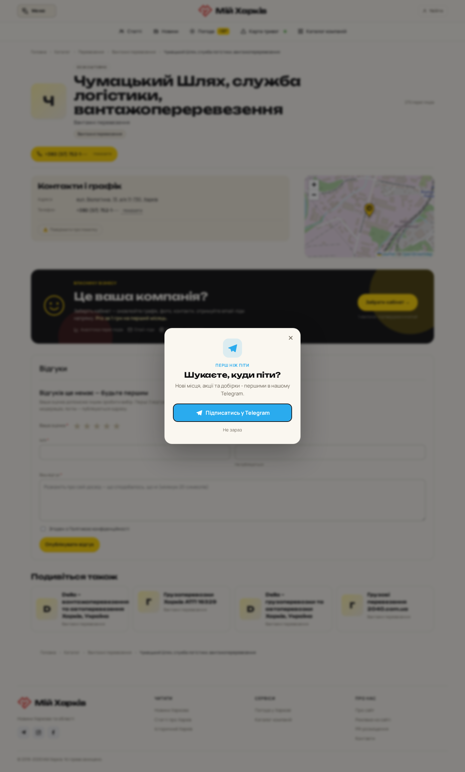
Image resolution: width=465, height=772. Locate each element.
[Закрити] (290, 337)
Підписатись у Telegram (238, 412)
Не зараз (232, 430)
